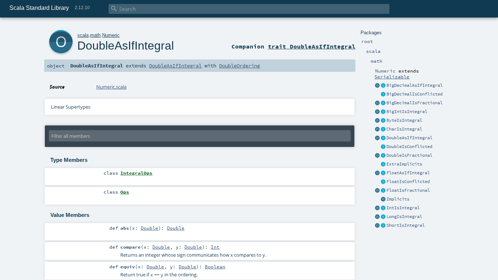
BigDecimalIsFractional (414, 102)
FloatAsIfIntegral (408, 172)
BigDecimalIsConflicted (414, 94)
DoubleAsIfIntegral (409, 137)
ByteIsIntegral (404, 120)
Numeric (111, 35)
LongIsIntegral (404, 216)
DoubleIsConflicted (409, 146)
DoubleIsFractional (409, 155)
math (95, 35)
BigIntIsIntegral (406, 111)
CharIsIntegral (404, 129)
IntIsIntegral (403, 207)
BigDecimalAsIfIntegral (414, 85)
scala (83, 35)
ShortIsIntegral (405, 225)
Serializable (391, 76)
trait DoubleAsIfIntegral (311, 46)
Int (215, 247)
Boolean (215, 266)
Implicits (397, 199)
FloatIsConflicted (408, 181)
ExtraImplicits (404, 164)
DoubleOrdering (239, 65)
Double (149, 228)
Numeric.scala (111, 86)
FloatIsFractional (408, 190)
